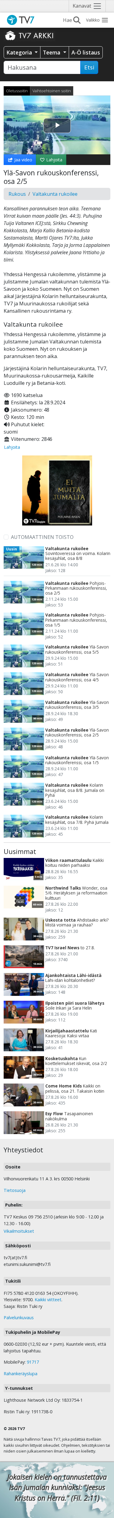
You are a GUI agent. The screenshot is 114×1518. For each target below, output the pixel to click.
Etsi (89, 67)
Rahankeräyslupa (20, 1373)
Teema (52, 52)
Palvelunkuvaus (19, 1317)
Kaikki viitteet (48, 1299)
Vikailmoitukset (19, 1231)
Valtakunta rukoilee (55, 194)
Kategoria (19, 52)
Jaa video (22, 160)
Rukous (17, 194)
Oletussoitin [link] (17, 90)
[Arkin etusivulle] (29, 35)
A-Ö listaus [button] (85, 52)
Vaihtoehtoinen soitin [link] (52, 90)
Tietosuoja (15, 1190)
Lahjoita (53, 160)
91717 (33, 1362)
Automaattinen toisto (42, 537)
